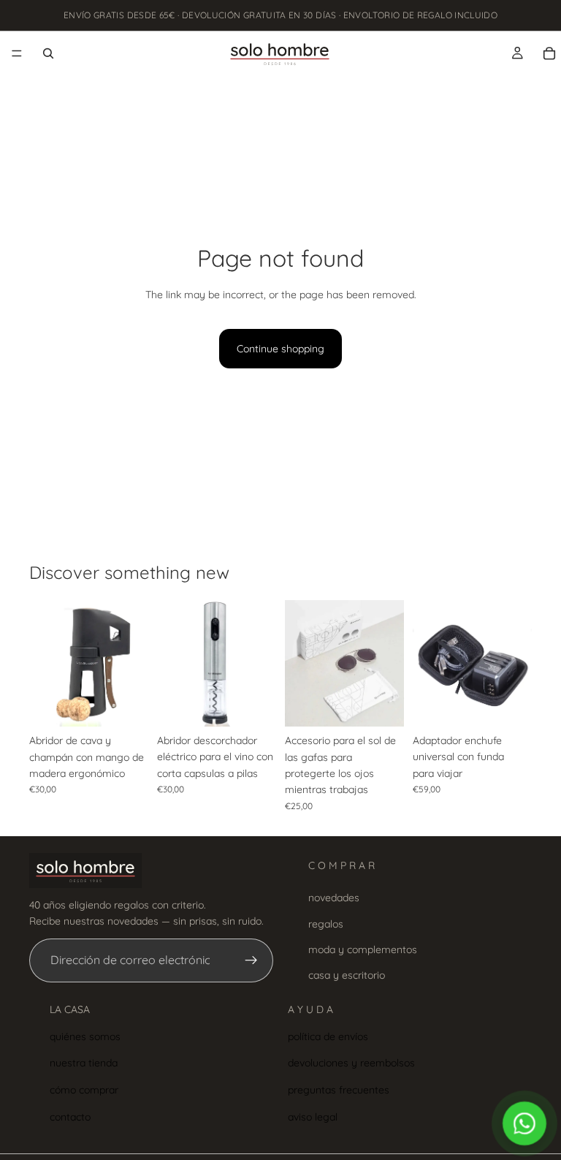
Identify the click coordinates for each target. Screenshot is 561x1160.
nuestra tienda (84, 1062)
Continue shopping (280, 348)
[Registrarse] (251, 960)
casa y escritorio (346, 975)
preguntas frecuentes (338, 1089)
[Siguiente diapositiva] (132, 663)
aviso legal (312, 1116)
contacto (70, 1116)
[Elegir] (381, 704)
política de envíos (328, 1035)
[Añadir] (125, 704)
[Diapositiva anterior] (45, 663)
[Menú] (17, 53)
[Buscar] (48, 53)
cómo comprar (84, 1089)
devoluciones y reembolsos (351, 1062)
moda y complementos (362, 949)
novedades (333, 897)
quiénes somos (85, 1035)
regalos (325, 923)
